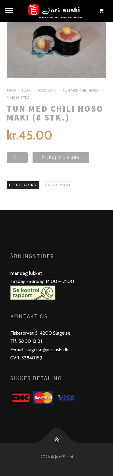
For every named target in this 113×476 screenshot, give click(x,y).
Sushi (26, 90)
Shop (11, 90)
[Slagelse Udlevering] (56, 11)
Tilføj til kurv (61, 157)
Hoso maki (47, 90)
